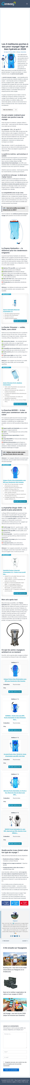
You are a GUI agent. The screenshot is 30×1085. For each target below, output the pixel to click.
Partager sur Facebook (6, 903)
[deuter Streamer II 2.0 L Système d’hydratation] (15, 375)
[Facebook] (12, 936)
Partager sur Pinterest (25, 903)
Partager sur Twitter (16, 903)
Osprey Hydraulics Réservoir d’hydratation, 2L (11, 310)
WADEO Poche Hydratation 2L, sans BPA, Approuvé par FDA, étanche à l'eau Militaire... (15, 831)
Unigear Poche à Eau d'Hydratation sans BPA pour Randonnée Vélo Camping (14, 481)
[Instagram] (11, 936)
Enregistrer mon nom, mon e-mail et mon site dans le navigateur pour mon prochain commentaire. (15, 1064)
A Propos (19, 1082)
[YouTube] (15, 936)
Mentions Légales (11, 1082)
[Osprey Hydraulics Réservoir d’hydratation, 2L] (15, 302)
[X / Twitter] (19, 936)
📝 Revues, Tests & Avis (21, 52)
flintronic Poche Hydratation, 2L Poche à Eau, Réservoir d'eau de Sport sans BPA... (15, 792)
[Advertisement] (15, 27)
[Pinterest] (17, 936)
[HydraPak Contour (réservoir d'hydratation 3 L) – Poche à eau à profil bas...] (15, 562)
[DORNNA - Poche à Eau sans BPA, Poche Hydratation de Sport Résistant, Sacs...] (15, 707)
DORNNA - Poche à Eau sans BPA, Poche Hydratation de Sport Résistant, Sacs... (15, 717)
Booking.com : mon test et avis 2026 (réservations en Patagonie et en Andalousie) (15, 969)
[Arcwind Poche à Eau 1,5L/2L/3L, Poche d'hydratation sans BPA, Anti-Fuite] (15, 746)
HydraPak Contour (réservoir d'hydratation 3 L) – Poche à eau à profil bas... (14, 572)
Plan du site (25, 1082)
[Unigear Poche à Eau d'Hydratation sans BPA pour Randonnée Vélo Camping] (15, 472)
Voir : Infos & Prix (21, 321)
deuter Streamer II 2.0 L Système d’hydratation (12, 383)
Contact (4, 1082)
